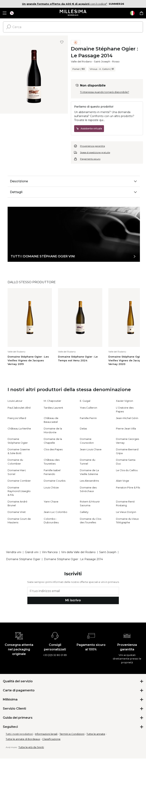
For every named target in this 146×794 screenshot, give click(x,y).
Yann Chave (51, 501)
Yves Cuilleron (88, 407)
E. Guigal (85, 400)
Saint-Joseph (102, 61)
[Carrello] (141, 13)
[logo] (73, 13)
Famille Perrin (88, 418)
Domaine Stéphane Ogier (23, 559)
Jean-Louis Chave (91, 449)
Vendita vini (13, 552)
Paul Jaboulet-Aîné (19, 407)
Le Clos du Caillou (127, 470)
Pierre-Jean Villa (126, 428)
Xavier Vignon (124, 400)
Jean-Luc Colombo (55, 511)
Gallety (84, 511)
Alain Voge (122, 480)
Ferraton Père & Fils (128, 487)
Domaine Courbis (54, 480)
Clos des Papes (53, 449)
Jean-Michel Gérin (127, 418)
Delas (83, 428)
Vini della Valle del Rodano (78, 552)
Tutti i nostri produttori (19, 733)
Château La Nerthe (19, 428)
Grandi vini (31, 552)
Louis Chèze (51, 487)
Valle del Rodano (81, 61)
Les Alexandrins (89, 480)
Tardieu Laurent (53, 407)
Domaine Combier (19, 480)
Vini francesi (50, 552)
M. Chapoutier (52, 400)
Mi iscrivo (73, 600)
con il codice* (64, 3)
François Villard (17, 418)
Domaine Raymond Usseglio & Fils (19, 491)
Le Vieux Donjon (126, 511)
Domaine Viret (17, 511)
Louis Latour (15, 400)
